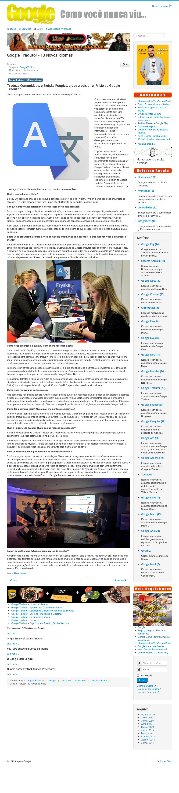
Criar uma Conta (145, 685)
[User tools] (125, 64)
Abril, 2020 (146, 723)
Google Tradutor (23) (153, 388)
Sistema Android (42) (153, 260)
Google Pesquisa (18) (153, 421)
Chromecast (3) (150, 307)
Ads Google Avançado (59, 28)
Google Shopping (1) (152, 404)
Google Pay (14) (150, 244)
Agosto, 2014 (148, 739)
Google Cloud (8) (150, 338)
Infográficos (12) (147, 221)
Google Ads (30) (150, 438)
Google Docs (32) (151, 280)
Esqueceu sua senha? (148, 692)
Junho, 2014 (147, 742)
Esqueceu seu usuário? (149, 688)
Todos (13, 28)
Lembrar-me (146, 675)
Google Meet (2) (150, 564)
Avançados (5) (146, 190)
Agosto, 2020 (148, 714)
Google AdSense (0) (152, 457)
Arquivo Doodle (146, 143)
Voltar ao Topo (164, 761)
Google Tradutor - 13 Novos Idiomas (25, 80)
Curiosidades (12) (147, 207)
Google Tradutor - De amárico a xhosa (30, 616)
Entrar (142, 680)
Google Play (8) (150, 321)
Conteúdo (26, 28)
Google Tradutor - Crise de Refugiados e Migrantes (37, 613)
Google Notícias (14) (152, 371)
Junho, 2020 (147, 720)
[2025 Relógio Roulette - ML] (68, 594)
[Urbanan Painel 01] (68, 41)
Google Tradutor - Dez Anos (25, 620)
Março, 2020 (147, 727)
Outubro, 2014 (148, 736)
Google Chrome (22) (152, 294)
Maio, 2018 (146, 733)
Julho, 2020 (147, 717)
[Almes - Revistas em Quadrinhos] (152, 609)
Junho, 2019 (147, 730)
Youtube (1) (147, 474)
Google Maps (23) (151, 514)
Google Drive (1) (150, 497)
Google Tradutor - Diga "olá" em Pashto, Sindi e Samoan (40, 623)
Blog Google (20, 573)
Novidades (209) (147, 177)
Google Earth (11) (151, 354)
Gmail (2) (146, 550)
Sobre (40, 28)
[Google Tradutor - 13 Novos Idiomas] (68, 301)
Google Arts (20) (150, 530)
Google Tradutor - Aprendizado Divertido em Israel (36, 607)
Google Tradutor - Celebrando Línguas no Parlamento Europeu (42, 610)
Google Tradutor (28, 67)
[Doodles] (152, 151)
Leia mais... (13, 633)
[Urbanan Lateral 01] (153, 64)
